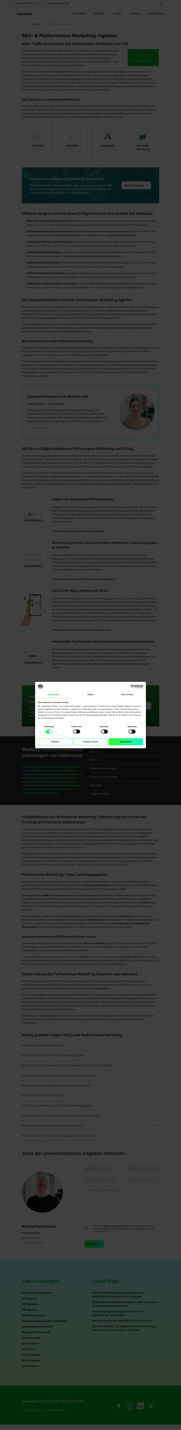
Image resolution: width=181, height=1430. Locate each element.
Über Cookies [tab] (127, 695)
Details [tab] (91, 695)
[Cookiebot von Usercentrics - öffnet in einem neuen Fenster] (132, 686)
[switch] (76, 731)
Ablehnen (55, 742)
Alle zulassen (126, 742)
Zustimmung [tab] (53, 695)
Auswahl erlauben (90, 742)
